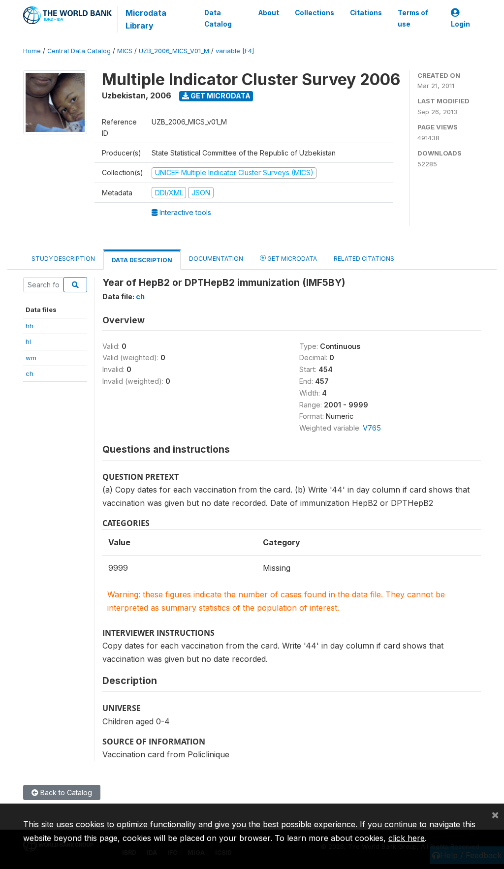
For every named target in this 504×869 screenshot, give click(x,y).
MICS (124, 51)
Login (460, 24)
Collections (314, 13)
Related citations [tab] (364, 258)
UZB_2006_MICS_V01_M (174, 51)
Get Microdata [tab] (291, 258)
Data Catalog (218, 18)
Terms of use (413, 18)
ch (29, 373)
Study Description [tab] (63, 258)
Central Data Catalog (79, 51)
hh (29, 326)
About (268, 13)
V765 (372, 428)
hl (28, 341)
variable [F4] (235, 51)
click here (406, 838)
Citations (366, 13)
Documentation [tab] (216, 258)
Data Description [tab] (142, 260)
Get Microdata (220, 96)
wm (31, 358)
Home (32, 51)
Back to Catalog (65, 792)
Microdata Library (146, 19)
